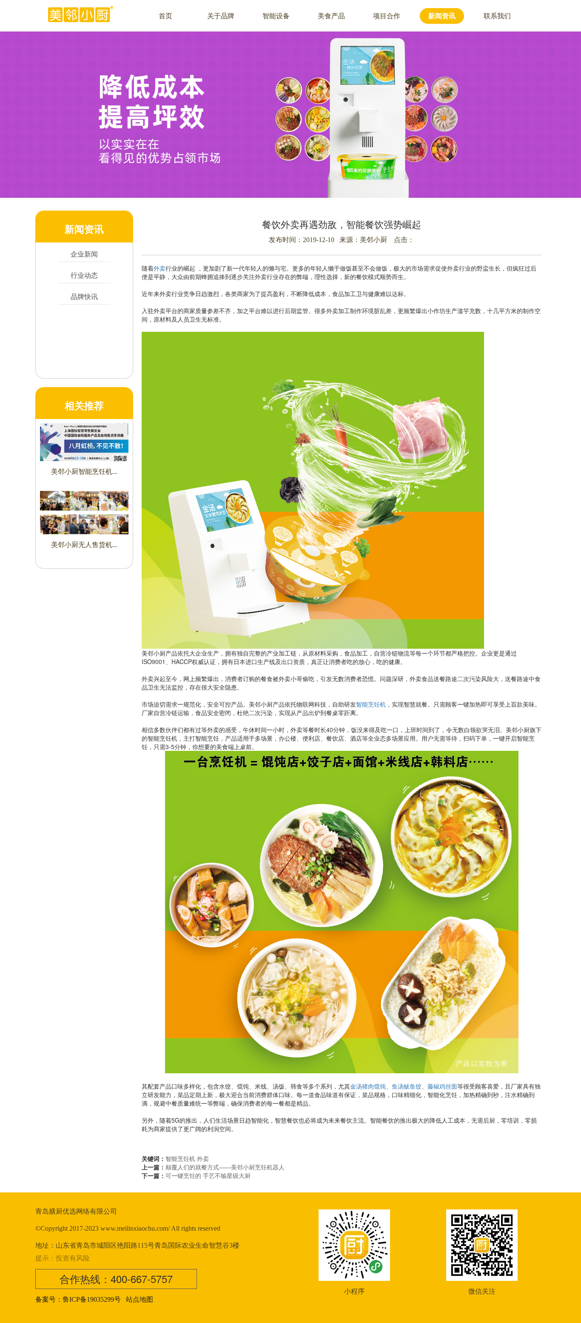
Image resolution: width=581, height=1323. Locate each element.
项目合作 (386, 16)
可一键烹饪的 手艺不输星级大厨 (208, 1175)
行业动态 (84, 275)
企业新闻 (84, 254)
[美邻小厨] (81, 13)
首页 (165, 16)
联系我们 (497, 16)
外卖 (159, 268)
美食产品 (331, 16)
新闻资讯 (442, 16)
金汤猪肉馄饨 (368, 1086)
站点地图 (139, 1299)
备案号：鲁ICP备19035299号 (78, 1299)
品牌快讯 (84, 296)
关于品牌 (220, 16)
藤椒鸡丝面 (442, 1086)
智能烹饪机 (371, 704)
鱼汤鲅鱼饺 (407, 1086)
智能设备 (276, 16)
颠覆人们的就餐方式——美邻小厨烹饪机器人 (225, 1167)
